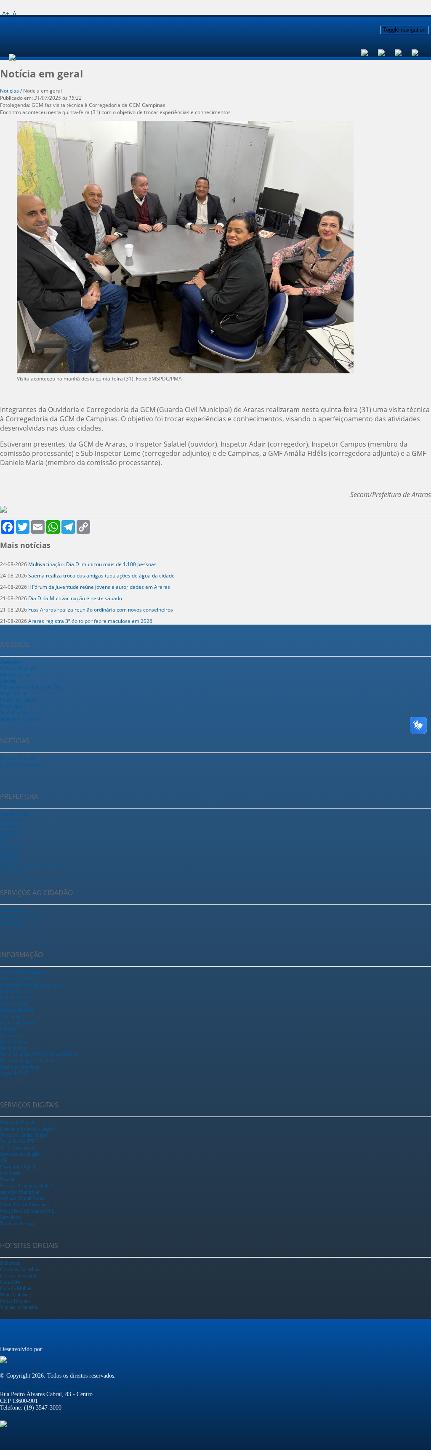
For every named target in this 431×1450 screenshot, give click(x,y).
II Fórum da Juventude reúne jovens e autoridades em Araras (99, 587)
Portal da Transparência (23, 972)
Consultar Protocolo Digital (27, 1129)
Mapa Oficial (13, 694)
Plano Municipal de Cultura (27, 1061)
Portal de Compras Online (26, 1186)
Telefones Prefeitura (20, 1067)
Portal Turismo (15, 1301)
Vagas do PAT (14, 1073)
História (8, 681)
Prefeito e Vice (14, 814)
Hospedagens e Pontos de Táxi (30, 687)
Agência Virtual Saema (22, 1198)
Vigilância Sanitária (19, 1307)
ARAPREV (12, 827)
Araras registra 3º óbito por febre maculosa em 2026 (90, 621)
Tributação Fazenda (19, 917)
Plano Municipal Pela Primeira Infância (39, 1054)
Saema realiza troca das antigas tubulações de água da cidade (101, 575)
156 (4, 1160)
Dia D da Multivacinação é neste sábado (75, 598)
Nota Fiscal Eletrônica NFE (27, 1211)
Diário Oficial (13, 1004)
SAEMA (9, 833)
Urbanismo (11, 923)
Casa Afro (10, 1282)
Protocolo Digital (17, 1122)
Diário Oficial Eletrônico (24, 1205)
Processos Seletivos (20, 997)
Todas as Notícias (17, 758)
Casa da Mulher (16, 1288)
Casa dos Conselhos (20, 1269)
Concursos (10, 991)
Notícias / (11, 90)
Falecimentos (13, 1016)
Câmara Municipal (18, 668)
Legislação (10, 852)
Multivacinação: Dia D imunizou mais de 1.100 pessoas (92, 564)
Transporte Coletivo (20, 719)
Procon (7, 1179)
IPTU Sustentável (17, 1023)
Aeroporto (10, 662)
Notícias (8, 1029)
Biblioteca (10, 1263)
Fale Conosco (13, 871)
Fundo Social (13, 846)
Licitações (10, 1035)
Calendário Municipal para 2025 (32, 985)
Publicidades (12, 1042)
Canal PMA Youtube (21, 765)
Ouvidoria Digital (17, 1167)
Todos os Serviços (18, 1224)
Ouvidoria (10, 858)
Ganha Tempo (14, 910)
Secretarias (10, 820)
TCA (5, 839)
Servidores (10, 1217)
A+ (5, 13)
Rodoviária (11, 706)
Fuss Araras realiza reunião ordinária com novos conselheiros (100, 609)
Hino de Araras (15, 675)
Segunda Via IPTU (19, 1141)
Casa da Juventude (18, 1276)
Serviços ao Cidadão (20, 1154)
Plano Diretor (13, 1048)
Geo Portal (10, 1173)
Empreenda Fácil (16, 1010)
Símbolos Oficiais (18, 713)
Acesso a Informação (21, 979)
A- (16, 13)
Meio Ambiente (15, 1295)
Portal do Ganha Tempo (23, 1135)
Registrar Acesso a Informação (30, 864)
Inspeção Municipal (19, 1192)
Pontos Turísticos (17, 700)
